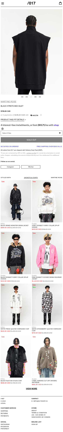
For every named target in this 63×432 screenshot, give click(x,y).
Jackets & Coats (31, 177)
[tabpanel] (31, 52)
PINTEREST (5, 429)
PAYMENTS (5, 416)
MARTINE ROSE (8, 101)
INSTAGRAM (5, 424)
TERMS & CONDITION (39, 413)
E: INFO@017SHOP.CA (40, 401)
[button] (31, 115)
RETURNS (4, 413)
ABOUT (34, 410)
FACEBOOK (5, 426)
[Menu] (2, 3)
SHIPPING (4, 411)
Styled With (6, 177)
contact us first (31, 153)
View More (31, 389)
